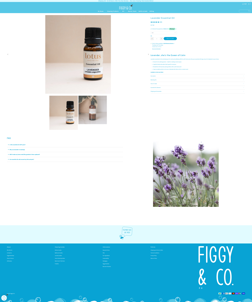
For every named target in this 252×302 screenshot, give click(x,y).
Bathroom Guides (59, 253)
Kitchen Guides (58, 250)
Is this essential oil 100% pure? (17, 145)
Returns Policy (154, 258)
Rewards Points (106, 250)
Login (245, 4)
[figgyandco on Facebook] (199, 288)
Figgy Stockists (106, 264)
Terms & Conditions (155, 253)
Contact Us (9, 253)
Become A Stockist (107, 266)
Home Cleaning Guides (60, 258)
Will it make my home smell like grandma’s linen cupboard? (25, 154)
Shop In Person (10, 258)
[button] (101, 11)
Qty (151, 36)
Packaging (105, 261)
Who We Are (9, 250)
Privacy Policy (154, 255)
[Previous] (8, 54)
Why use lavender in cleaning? (17, 149)
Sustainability (106, 258)
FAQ (103, 253)
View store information (156, 48)
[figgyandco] (126, 7)
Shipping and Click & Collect (157, 250)
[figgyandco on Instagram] (202, 288)
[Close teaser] (7, 294)
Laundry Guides (58, 255)
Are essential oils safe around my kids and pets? (22, 159)
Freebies (57, 264)
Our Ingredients (106, 255)
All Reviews (9, 261)
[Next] (148, 54)
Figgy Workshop (10, 255)
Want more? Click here (60, 261)
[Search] (249, 11)
